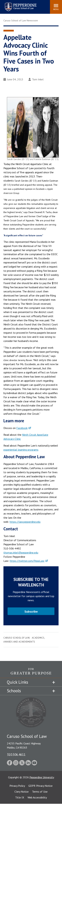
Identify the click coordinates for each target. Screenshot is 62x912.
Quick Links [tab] (17, 682)
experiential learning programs (20, 449)
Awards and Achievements (19, 641)
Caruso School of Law (16, 637)
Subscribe (31, 611)
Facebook (22, 428)
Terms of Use (40, 791)
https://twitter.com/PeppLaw (27, 561)
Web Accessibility (37, 797)
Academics (38, 637)
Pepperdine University (41, 777)
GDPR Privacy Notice (40, 785)
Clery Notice (21, 791)
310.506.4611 (16, 754)
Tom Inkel (38, 79)
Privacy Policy (17, 785)
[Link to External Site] (31, 673)
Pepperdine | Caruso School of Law (20, 4)
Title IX (19, 797)
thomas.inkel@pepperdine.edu (20, 552)
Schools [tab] (14, 690)
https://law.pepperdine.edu (25, 521)
